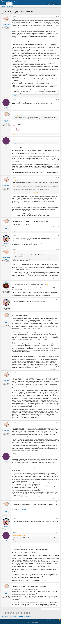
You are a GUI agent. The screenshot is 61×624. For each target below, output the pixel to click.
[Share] (57, 16)
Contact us (33, 620)
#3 (58, 112)
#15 (58, 502)
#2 (58, 99)
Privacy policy (48, 620)
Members (25, 4)
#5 (58, 177)
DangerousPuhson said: (18, 141)
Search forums (10, 6)
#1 (58, 16)
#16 (58, 518)
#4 (58, 138)
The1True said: (16, 252)
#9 (58, 282)
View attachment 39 (17, 143)
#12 (58, 372)
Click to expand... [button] (36, 192)
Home (3, 4)
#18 (58, 584)
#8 (58, 249)
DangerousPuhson (6, 13)
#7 (58, 235)
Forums (9, 4)
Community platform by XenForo (30, 622)
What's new (16, 4)
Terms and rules (40, 620)
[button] (21, 3)
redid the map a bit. (22, 509)
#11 (58, 313)
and (18, 134)
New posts (3, 6)
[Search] (58, 3)
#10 (58, 299)
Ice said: (14, 115)
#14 (58, 453)
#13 (58, 422)
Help (53, 620)
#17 (58, 532)
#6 (58, 219)
